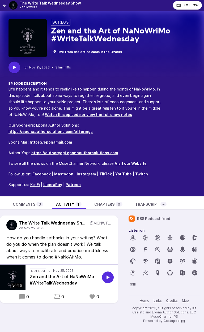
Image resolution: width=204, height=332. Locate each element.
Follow (191, 5)
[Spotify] (194, 273)
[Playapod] (182, 249)
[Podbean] (145, 261)
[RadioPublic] (182, 273)
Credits (172, 301)
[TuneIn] (133, 284)
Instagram (86, 174)
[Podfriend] (133, 273)
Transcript (149, 204)
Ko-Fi (35, 184)
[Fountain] (145, 249)
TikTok (105, 174)
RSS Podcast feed (153, 218)
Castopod (171, 321)
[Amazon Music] (133, 238)
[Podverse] (170, 273)
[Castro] (133, 249)
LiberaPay (52, 184)
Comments (27, 204)
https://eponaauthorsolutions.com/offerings (50, 131)
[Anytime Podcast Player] (157, 238)
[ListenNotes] (157, 249)
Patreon (73, 184)
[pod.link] (145, 273)
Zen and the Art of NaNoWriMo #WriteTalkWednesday (62, 280)
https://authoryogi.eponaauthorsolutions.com (74, 152)
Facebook (41, 174)
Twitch (141, 174)
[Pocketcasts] (133, 261)
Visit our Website (131, 163)
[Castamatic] (194, 238)
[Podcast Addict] (157, 261)
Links (158, 301)
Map (185, 301)
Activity (67, 204)
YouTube (123, 174)
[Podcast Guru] (170, 261)
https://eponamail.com (51, 142)
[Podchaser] (194, 261)
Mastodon (63, 174)
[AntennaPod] (145, 238)
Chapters (107, 204)
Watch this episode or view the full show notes (88, 114)
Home (144, 301)
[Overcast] (170, 249)
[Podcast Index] (182, 261)
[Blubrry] (182, 238)
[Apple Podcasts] (170, 238)
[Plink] (194, 249)
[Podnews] (157, 273)
